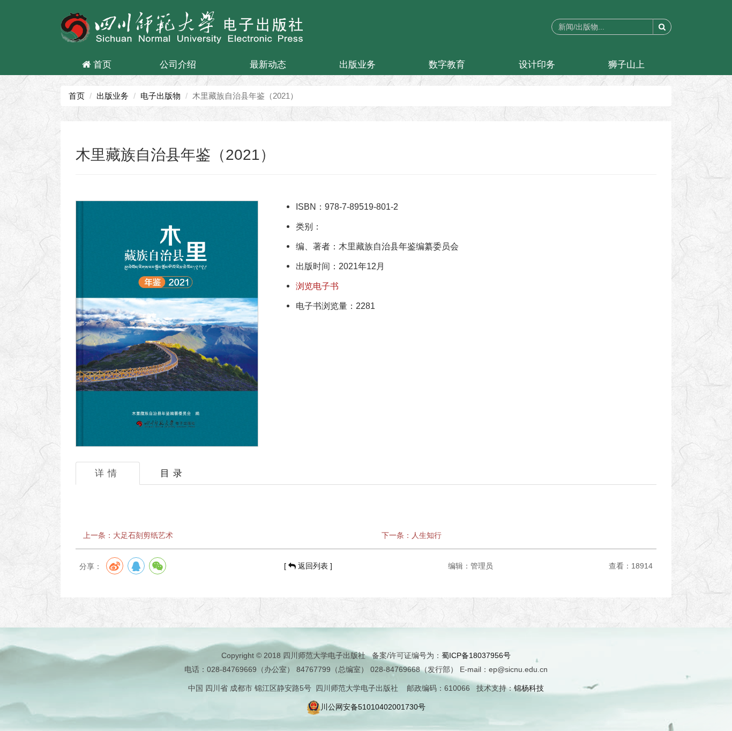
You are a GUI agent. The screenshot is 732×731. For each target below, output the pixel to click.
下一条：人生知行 (412, 535)
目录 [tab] (173, 473)
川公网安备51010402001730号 (372, 707)
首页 (101, 64)
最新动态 (268, 64)
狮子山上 (626, 64)
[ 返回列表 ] (308, 566)
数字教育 (447, 64)
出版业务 (357, 64)
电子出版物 (160, 95)
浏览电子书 (317, 286)
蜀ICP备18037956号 (476, 655)
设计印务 (537, 64)
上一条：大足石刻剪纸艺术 (128, 535)
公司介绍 (178, 64)
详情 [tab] (108, 473)
